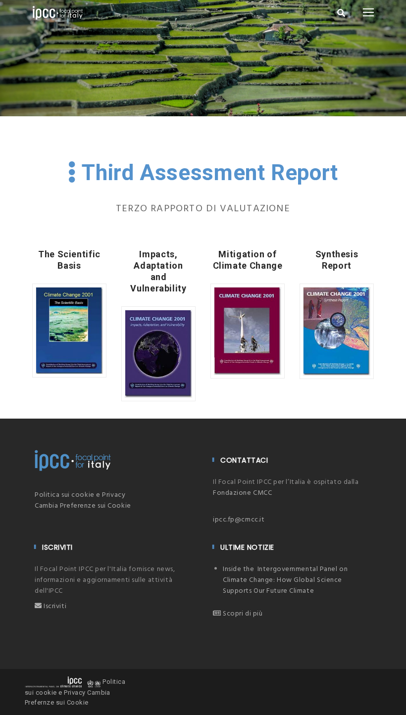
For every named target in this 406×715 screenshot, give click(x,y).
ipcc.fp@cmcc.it (238, 519)
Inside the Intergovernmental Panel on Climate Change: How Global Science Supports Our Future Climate (285, 580)
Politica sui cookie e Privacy (80, 495)
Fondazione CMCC (242, 493)
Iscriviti (54, 606)
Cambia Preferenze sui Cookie (83, 506)
